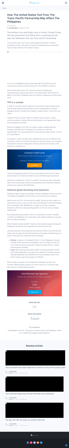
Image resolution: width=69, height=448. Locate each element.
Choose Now (34, 165)
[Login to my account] (3, 3)
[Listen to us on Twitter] (34, 442)
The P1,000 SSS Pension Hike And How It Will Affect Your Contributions (29, 394)
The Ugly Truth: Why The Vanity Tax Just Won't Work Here (25, 420)
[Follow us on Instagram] (31, 442)
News (34, 306)
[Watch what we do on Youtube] (38, 442)
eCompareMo (34, 327)
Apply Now (34, 292)
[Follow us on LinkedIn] (41, 442)
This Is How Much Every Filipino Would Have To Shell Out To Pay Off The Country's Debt (35, 367)
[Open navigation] (66, 3)
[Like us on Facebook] (27, 442)
